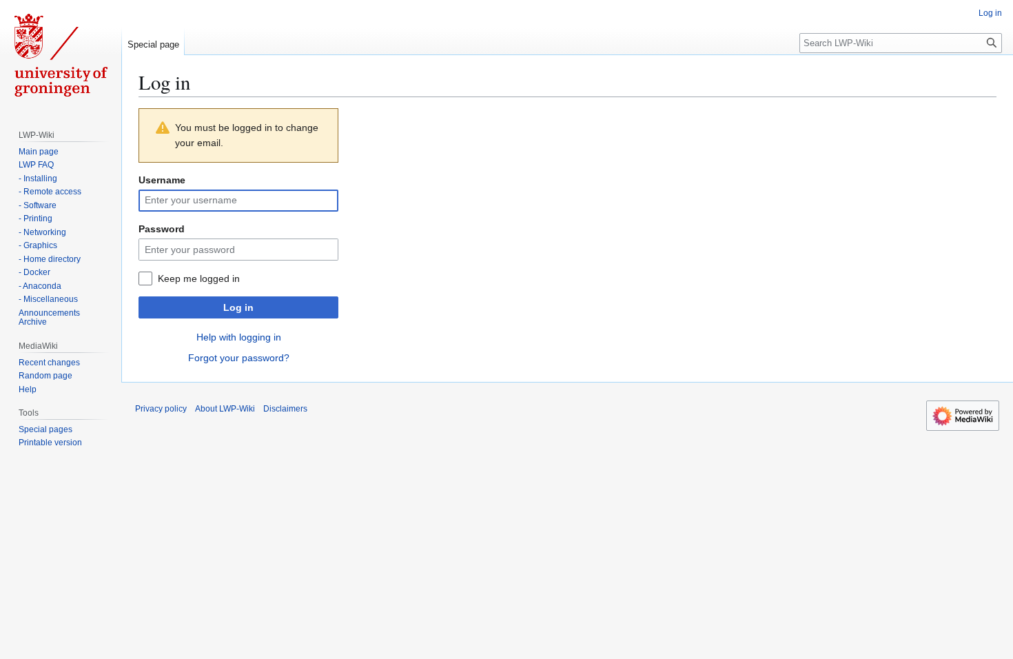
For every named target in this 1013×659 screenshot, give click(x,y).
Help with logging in (238, 337)
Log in (238, 307)
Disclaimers (285, 409)
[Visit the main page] (61, 55)
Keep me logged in (199, 278)
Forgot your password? (238, 357)
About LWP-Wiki (225, 409)
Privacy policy (161, 409)
